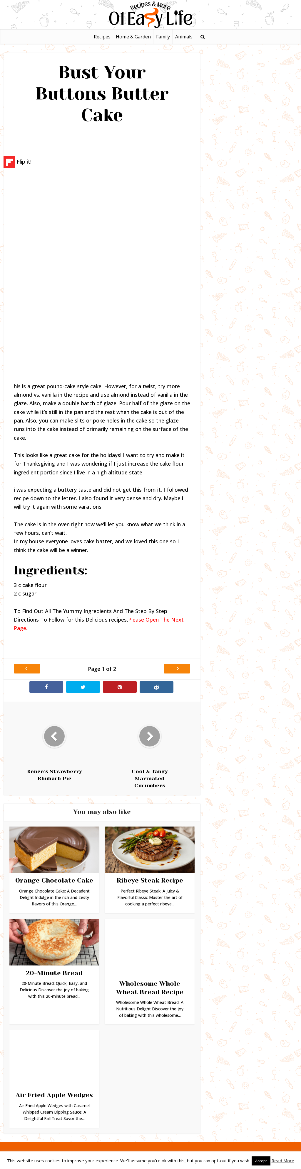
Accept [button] (261, 1160)
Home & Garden (133, 36)
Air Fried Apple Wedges (54, 1095)
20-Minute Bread (54, 973)
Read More (283, 1160)
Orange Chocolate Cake (54, 880)
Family (163, 36)
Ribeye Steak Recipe (150, 880)
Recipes (102, 36)
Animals (184, 36)
